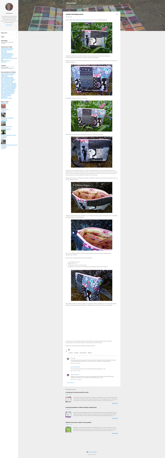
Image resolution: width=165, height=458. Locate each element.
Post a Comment (70, 382)
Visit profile (9, 25)
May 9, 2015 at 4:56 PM (75, 363)
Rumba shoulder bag (5, 60)
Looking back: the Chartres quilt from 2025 (77, 392)
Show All (3, 148)
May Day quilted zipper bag (7, 54)
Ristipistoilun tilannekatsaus (7, 118)
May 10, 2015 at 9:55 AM (76, 379)
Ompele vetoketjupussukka (7, 77)
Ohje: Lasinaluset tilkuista (7, 82)
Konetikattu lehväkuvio (6, 94)
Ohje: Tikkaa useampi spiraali (7, 93)
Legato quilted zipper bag (7, 53)
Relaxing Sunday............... (6, 109)
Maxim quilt (3, 62)
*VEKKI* (3, 112)
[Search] (119, 3)
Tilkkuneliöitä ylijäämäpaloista (7, 89)
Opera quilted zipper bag (6, 49)
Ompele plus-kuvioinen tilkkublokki (9, 86)
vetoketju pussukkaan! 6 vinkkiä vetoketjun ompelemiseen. (81, 407)
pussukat (71, 353)
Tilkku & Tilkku (74, 374)
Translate (11, 68)
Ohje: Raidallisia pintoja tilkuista (8, 90)
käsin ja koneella (74, 367)
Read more (115, 403)
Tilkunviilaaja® (71, 3)
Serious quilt (4, 51)
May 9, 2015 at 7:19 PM (75, 371)
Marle (72, 358)
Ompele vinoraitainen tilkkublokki (8, 87)
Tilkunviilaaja (9, 13)
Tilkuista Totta (4, 120)
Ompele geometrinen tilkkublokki (8, 84)
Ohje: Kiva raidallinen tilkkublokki (8, 88)
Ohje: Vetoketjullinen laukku (7, 78)
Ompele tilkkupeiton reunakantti (8, 73)
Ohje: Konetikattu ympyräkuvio (8, 92)
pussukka (76, 353)
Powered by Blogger (92, 452)
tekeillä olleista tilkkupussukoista (83, 20)
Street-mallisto (83, 353)
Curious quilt (4, 52)
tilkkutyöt (90, 353)
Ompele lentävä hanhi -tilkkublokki (8, 83)
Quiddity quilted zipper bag (7, 48)
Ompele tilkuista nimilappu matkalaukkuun (7, 75)
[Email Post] (69, 350)
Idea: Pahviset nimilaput (6, 98)
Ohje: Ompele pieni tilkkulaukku (8, 79)
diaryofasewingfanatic (6, 129)
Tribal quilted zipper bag (6, 56)
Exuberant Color (4, 103)
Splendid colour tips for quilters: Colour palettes (78, 422)
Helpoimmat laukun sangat (7, 81)
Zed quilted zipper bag (6, 57)
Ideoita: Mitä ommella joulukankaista (6, 96)
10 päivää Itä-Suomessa (6, 126)
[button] (117, 14)
